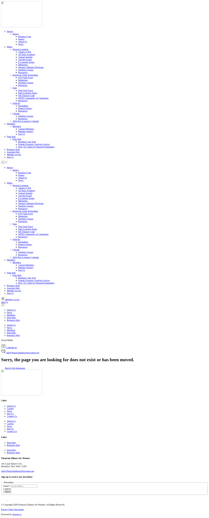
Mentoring (23, 65)
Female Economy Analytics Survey (34, 144)
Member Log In (14, 154)
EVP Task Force (25, 77)
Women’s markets (20, 49)
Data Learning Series (27, 93)
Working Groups (25, 70)
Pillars (9, 47)
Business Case (24, 36)
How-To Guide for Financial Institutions (36, 147)
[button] (104, 162)
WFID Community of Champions (33, 98)
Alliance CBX (24, 52)
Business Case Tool (27, 142)
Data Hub (11, 136)
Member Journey (25, 131)
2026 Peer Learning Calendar (26, 121)
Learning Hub (13, 152)
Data (15, 88)
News (20, 44)
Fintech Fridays (25, 108)
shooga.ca (17, 514)
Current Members (26, 129)
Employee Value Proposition (25, 75)
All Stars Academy (26, 54)
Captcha (7, 489)
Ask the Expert (25, 59)
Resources (22, 72)
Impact (10, 31)
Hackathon (23, 106)
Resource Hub (13, 149)
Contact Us (12, 416)
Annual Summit (25, 57)
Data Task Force (25, 90)
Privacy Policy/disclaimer (12, 509)
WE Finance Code (26, 95)
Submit (7, 492)
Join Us (21, 134)
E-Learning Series (26, 62)
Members (11, 124)
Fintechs (16, 103)
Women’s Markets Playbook (31, 67)
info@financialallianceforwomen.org (17, 471)
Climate (16, 113)
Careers (10, 408)
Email (6, 486)
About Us (22, 41)
